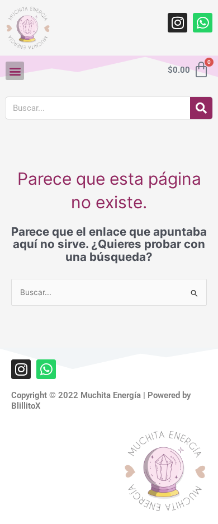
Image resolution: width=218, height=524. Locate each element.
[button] (15, 71)
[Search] (201, 108)
